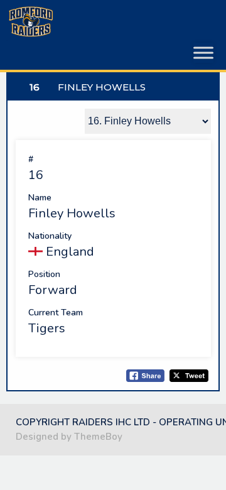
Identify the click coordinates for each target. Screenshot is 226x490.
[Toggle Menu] (203, 53)
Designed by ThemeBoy (69, 436)
